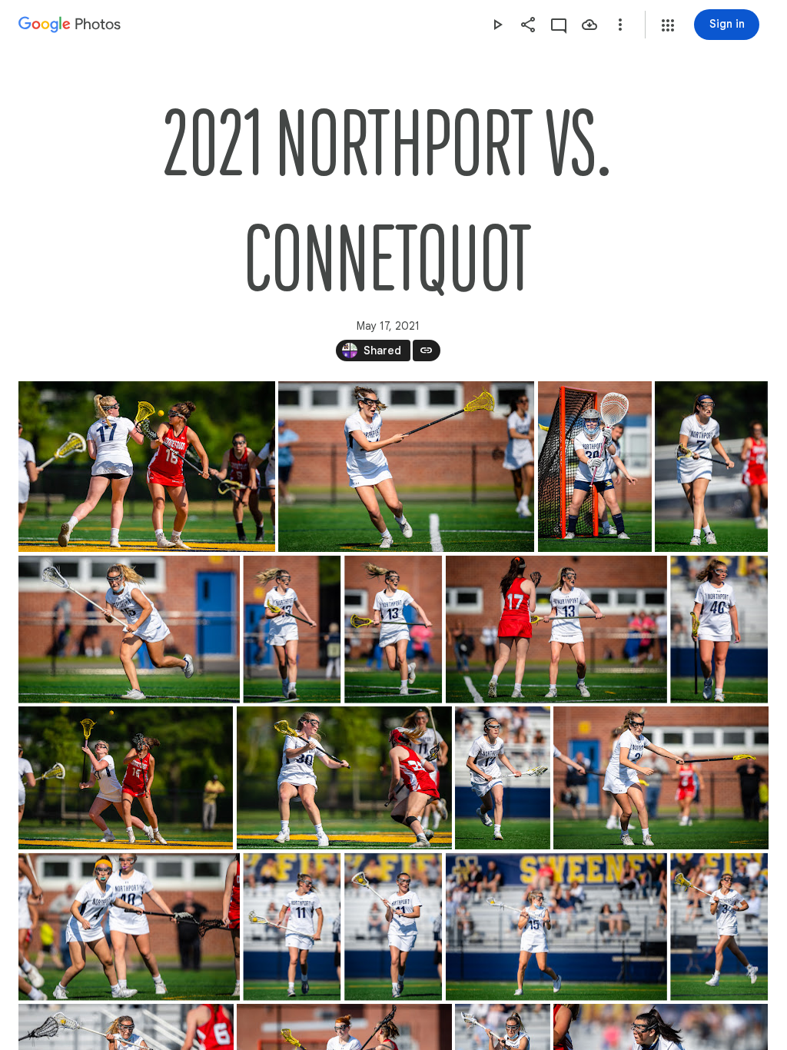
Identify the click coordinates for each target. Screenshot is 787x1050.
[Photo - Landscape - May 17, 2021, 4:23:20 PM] (129, 629)
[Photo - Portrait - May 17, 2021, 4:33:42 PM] (291, 927)
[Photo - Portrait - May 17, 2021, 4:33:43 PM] (393, 927)
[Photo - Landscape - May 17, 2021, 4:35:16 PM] (556, 927)
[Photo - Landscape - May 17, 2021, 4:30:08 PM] (344, 777)
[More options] (620, 24)
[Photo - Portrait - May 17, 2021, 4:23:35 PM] (291, 629)
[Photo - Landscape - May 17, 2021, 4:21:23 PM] (146, 466)
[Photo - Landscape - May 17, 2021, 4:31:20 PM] (129, 927)
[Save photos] (589, 24)
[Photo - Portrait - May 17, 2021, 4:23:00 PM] (595, 466)
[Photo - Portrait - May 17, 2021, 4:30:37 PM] (502, 777)
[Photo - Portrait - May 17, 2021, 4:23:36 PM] (393, 629)
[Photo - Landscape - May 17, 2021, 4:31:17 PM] (661, 777)
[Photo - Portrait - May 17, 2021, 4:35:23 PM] (719, 927)
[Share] (528, 24)
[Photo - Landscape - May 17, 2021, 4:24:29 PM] (556, 629)
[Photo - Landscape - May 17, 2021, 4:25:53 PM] (125, 777)
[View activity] (558, 24)
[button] (668, 25)
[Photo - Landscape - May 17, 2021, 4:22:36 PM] (406, 466)
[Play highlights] (497, 24)
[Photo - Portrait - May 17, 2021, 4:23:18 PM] (711, 466)
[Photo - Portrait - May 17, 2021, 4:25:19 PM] (719, 629)
